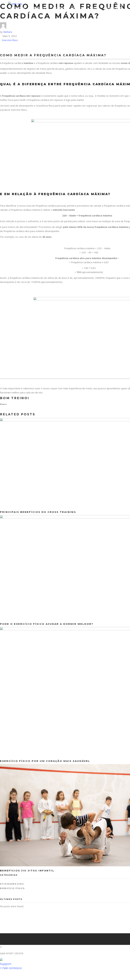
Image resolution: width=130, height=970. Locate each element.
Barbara (7, 31)
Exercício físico (10, 40)
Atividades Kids (12, 884)
